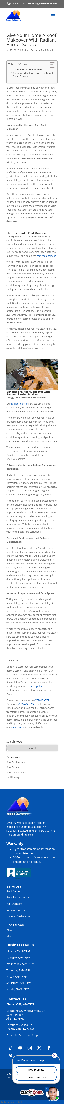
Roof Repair (47, 50)
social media (18, 727)
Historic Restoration (18, 916)
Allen (9, 936)
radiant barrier (19, 403)
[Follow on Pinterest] (10, 1056)
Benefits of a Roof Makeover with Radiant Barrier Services (33, 75)
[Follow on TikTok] (10, 1048)
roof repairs (35, 686)
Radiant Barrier (15, 910)
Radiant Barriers (31, 50)
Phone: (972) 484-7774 (20, 1004)
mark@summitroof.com (44, 3)
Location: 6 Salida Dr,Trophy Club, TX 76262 (20, 1027)
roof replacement (46, 255)
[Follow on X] (39, 1048)
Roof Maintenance (16, 772)
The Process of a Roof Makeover (28, 69)
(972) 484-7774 (17, 3)
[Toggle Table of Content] (50, 65)
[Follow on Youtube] (20, 1048)
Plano (9, 930)
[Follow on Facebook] (48, 1048)
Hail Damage (13, 777)
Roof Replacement (16, 762)
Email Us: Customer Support (24, 1035)
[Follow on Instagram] (29, 1048)
